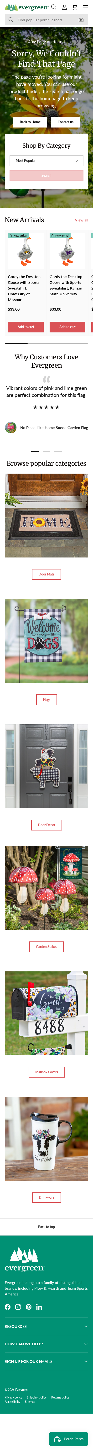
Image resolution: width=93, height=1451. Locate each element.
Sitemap (30, 1402)
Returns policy (60, 1397)
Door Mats (46, 574)
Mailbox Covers (46, 1072)
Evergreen (21, 1390)
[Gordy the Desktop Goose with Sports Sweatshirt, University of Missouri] (26, 251)
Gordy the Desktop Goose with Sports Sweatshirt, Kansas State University (66, 285)
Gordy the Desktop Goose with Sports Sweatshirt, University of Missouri (24, 288)
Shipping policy (36, 1397)
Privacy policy (13, 1397)
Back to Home (30, 122)
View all (81, 220)
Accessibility (12, 1402)
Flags (46, 699)
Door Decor (46, 825)
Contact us (65, 122)
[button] (75, 7)
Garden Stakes (46, 947)
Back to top (46, 1227)
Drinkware (46, 1197)
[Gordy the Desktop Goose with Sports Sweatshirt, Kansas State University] (67, 251)
